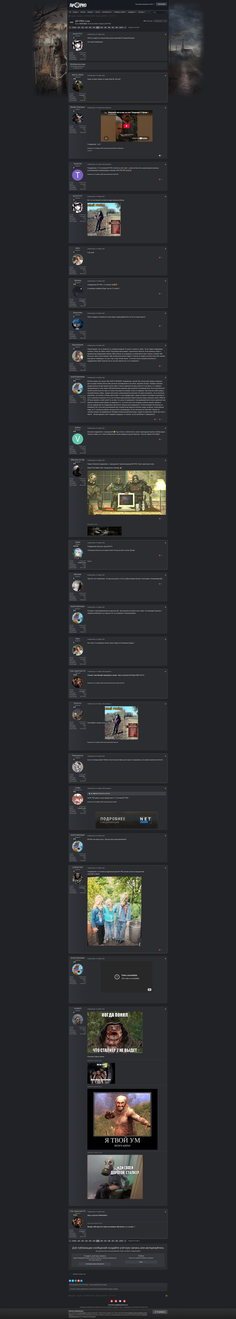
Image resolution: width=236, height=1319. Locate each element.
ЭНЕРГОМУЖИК (78, 377)
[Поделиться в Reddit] (78, 1280)
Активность (106, 12)
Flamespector (77, 755)
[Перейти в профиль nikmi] (77, 259)
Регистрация (161, 4)
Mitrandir (77, 574)
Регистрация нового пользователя (95, 1264)
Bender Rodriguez (77, 107)
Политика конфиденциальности (118, 1305)
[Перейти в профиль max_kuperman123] (77, 682)
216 (94, 27)
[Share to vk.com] (70, 1280)
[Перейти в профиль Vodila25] (77, 1019)
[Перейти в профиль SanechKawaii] (77, 356)
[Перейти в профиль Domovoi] (77, 714)
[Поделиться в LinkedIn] (81, 1280)
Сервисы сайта (119, 12)
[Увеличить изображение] (121, 723)
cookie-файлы (82, 1313)
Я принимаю (160, 1312)
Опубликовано (96, 34)
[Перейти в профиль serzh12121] (77, 45)
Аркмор (77, 280)
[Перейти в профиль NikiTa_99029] (77, 86)
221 (113, 27)
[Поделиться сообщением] (165, 34)
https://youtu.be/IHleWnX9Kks (97, 1215)
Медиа (90, 12)
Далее (121, 27)
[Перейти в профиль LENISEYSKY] (77, 878)
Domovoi (77, 703)
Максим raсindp (77, 460)
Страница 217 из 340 (133, 27)
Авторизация (149, 21)
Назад (74, 27)
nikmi (78, 248)
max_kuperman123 (77, 671)
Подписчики (158, 21)
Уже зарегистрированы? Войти (144, 4)
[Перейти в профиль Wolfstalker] (71, 22)
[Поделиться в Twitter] (73, 1280)
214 (86, 27)
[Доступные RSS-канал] (166, 1296)
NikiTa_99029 (77, 75)
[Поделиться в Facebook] (75, 1280)
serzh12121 (77, 34)
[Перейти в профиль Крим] (77, 553)
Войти (141, 1262)
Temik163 (78, 164)
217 (98, 27)
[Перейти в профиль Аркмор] (77, 291)
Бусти (89, 561)
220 (109, 27)
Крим (77, 542)
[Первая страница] (70, 27)
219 (105, 27)
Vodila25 (77, 1008)
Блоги (98, 12)
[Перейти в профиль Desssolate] (77, 324)
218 (101, 27)
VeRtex (78, 427)
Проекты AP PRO (105, 24)
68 (165, 21)
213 (82, 27)
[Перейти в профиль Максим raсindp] (77, 471)
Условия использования (89, 1316)
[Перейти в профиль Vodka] (77, 799)
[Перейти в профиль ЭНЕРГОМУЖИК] (77, 388)
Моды (75, 12)
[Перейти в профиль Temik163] (77, 175)
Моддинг (131, 12)
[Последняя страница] (125, 27)
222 (116, 27)
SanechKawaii (77, 345)
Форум (83, 12)
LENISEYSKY (77, 867)
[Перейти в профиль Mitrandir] (77, 585)
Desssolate (77, 313)
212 (79, 27)
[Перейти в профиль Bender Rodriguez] (77, 118)
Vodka (77, 788)
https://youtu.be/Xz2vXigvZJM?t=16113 (131, 675)
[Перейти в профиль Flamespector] (77, 766)
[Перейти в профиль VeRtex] (77, 438)
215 (90, 27)
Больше (141, 12)
